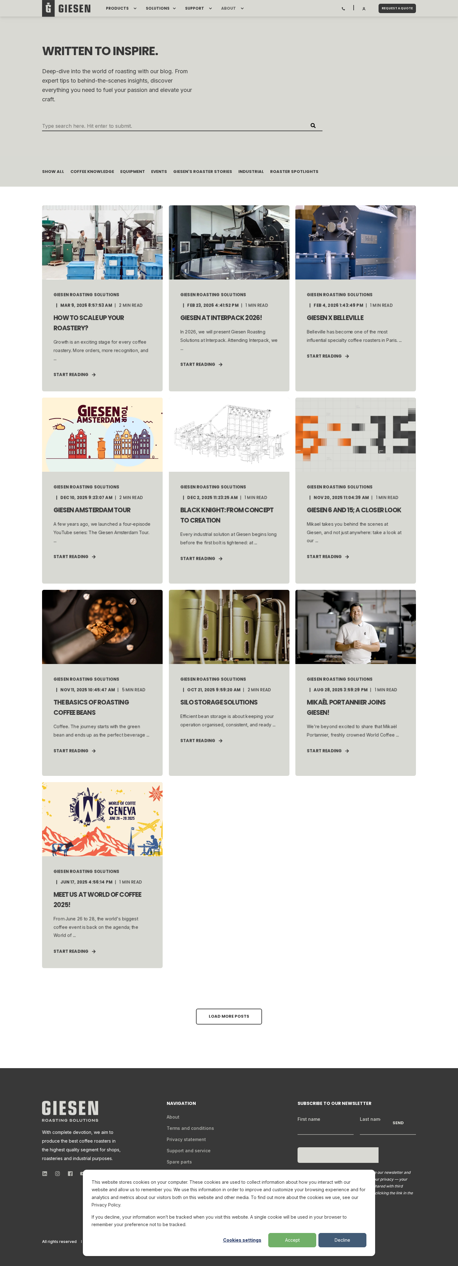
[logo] (70, 1111)
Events (159, 171)
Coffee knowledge (92, 171)
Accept (292, 1240)
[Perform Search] (313, 125)
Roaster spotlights (294, 171)
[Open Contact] (343, 8)
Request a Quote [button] (397, 8)
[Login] (364, 8)
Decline (342, 1240)
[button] (229, 1017)
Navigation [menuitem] (181, 1103)
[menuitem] (135, 8)
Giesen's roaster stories (202, 171)
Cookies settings (242, 1240)
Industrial (251, 171)
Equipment (132, 171)
